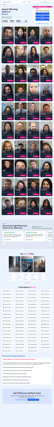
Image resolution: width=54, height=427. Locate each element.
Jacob (17, 170)
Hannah (4, 114)
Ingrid (17, 38)
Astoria (17, 76)
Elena (4, 57)
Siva (42, 208)
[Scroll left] (4, 244)
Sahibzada (44, 76)
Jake (29, 189)
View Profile (4, 42)
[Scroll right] (50, 244)
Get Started (10, 42)
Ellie (29, 95)
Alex (16, 113)
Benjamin (43, 114)
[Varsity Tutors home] (7, 2)
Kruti (42, 170)
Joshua (30, 170)
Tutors (2, 4)
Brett (3, 170)
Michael (17, 132)
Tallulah (30, 114)
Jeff (3, 76)
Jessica (4, 132)
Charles (17, 151)
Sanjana (43, 95)
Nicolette (17, 189)
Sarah (29, 208)
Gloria (43, 132)
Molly (4, 151)
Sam (42, 38)
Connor (43, 57)
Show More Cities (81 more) (27, 282)
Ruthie (43, 151)
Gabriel (17, 208)
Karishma (43, 189)
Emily (16, 57)
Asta (29, 38)
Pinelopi (4, 95)
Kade (16, 95)
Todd (29, 132)
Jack (3, 208)
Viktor (30, 76)
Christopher (5, 38)
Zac (3, 189)
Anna (29, 57)
